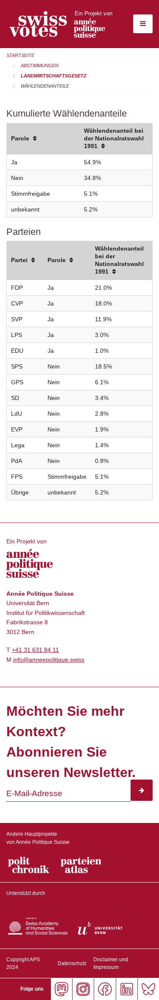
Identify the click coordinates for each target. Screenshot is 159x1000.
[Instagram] (83, 989)
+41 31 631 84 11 (35, 649)
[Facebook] (104, 989)
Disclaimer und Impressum (110, 963)
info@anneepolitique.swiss (48, 659)
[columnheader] (43, 138)
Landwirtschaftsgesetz (53, 75)
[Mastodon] (61, 989)
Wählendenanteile (45, 86)
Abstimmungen (40, 65)
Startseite (20, 55)
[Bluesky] (148, 989)
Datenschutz (72, 963)
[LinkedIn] (126, 989)
